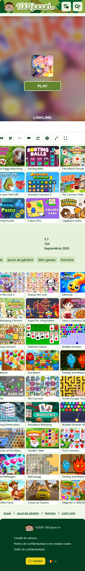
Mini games (47, 260)
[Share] (19, 138)
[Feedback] (28, 138)
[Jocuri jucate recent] (66, 6)
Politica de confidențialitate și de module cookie (42, 544)
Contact (38, 561)
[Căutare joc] (77, 6)
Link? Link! (68, 513)
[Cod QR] (10, 138)
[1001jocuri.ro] (29, 6)
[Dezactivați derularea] (47, 138)
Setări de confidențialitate (29, 549)
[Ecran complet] (65, 138)
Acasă (7, 513)
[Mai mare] (56, 138)
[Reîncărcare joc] (38, 138)
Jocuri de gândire (20, 260)
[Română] (53, 561)
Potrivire (67, 260)
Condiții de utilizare (25, 538)
